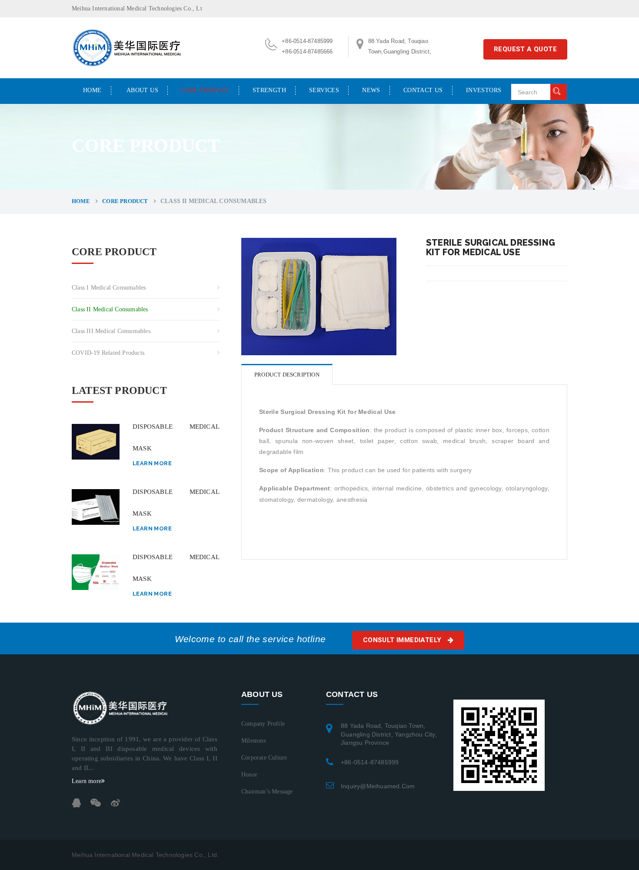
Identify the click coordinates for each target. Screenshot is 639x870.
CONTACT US (423, 90)
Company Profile (263, 723)
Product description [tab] (287, 374)
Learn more (152, 463)
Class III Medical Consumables (111, 331)
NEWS (371, 90)
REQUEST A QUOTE (525, 49)
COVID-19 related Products (108, 353)
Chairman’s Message (267, 791)
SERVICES (324, 90)
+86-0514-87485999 (370, 762)
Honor (249, 774)
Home (92, 90)
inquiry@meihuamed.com (378, 786)
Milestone (253, 740)
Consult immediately (403, 640)
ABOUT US (142, 90)
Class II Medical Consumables (110, 309)
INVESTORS (484, 90)
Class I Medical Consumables (109, 287)
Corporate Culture (264, 757)
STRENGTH (269, 90)
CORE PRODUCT (205, 90)
